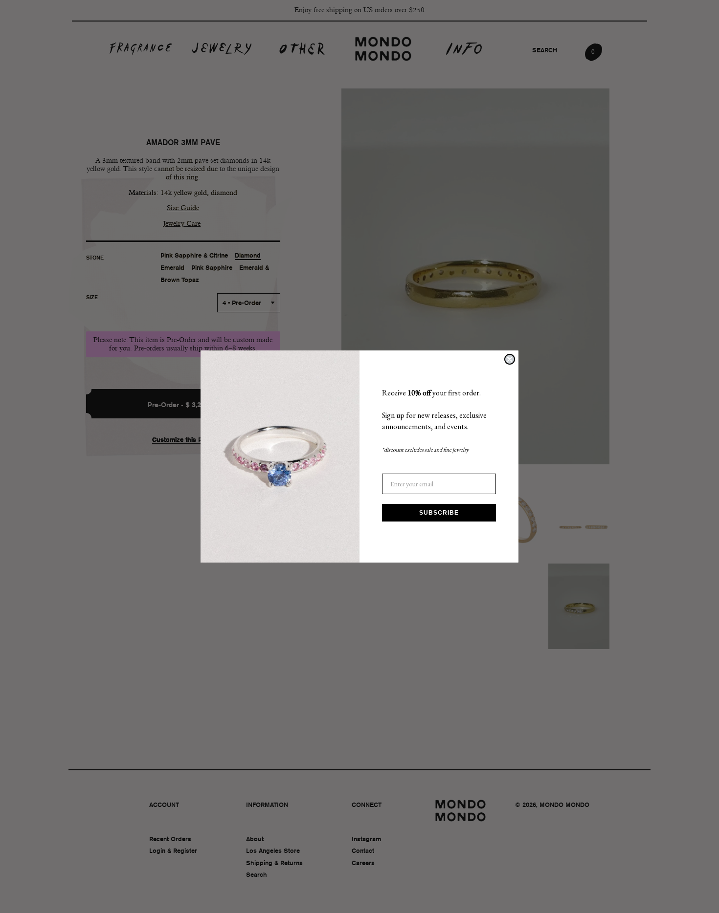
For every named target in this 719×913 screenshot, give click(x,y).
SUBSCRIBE (439, 512)
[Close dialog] (510, 359)
